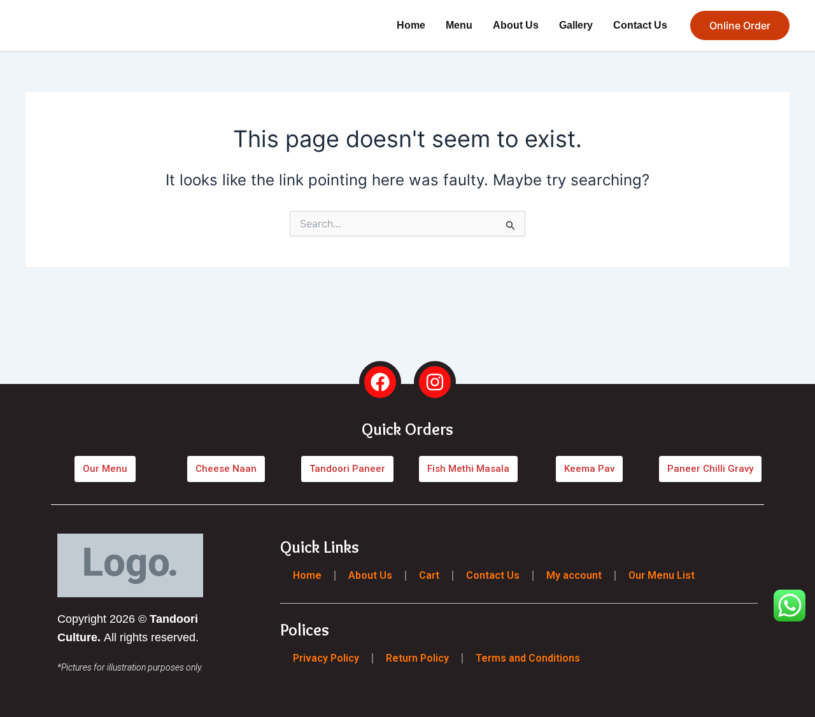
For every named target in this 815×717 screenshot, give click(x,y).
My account (574, 575)
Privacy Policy (326, 657)
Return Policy (417, 657)
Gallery (576, 25)
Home (411, 25)
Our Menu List (661, 575)
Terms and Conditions (528, 657)
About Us (516, 25)
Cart (429, 575)
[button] (740, 25)
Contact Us (640, 25)
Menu (459, 25)
